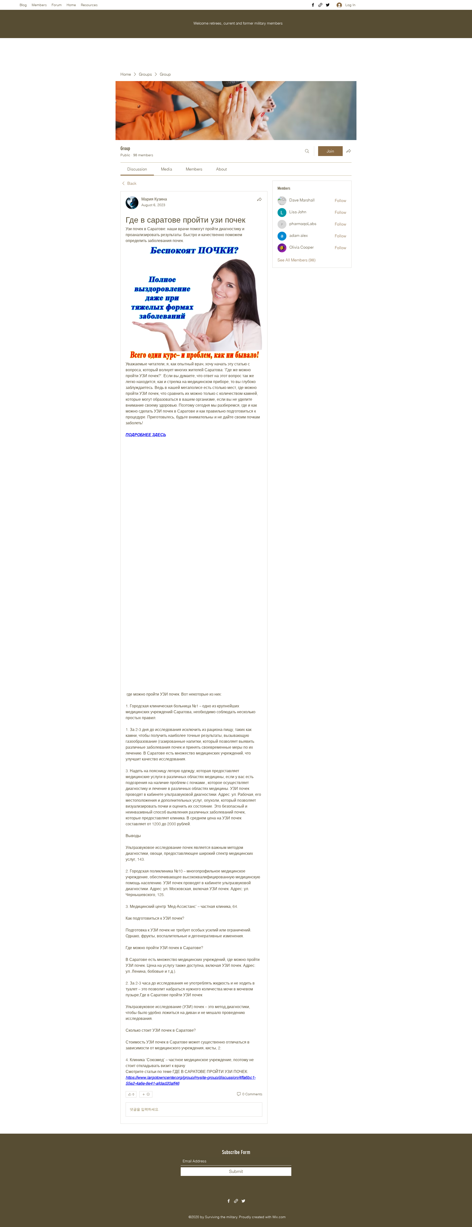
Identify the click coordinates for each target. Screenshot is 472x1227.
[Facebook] (312, 4)
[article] (193, 657)
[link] (137, 169)
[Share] (259, 199)
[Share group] (349, 151)
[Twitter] (327, 4)
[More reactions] (145, 1094)
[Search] (307, 151)
